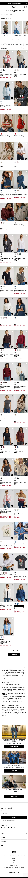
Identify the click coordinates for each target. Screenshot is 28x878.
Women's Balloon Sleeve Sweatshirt (5, 322)
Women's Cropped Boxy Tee (6, 74)
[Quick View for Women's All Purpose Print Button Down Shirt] (12, 506)
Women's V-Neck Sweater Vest (20, 290)
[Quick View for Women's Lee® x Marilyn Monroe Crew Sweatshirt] (26, 130)
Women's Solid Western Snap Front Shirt (6, 606)
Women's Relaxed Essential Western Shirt (20, 387)
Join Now (14, 771)
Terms (14, 860)
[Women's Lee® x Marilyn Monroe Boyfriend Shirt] (21, 151)
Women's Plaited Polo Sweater (6, 290)
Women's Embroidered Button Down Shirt (6, 355)
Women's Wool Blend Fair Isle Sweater (20, 419)
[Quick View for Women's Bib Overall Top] (12, 475)
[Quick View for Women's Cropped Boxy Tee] (12, 67)
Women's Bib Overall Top (5, 482)
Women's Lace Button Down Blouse (20, 483)
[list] (14, 40)
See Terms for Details (5, 820)
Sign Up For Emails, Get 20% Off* (14, 10)
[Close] (26, 3)
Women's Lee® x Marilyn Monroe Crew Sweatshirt (19, 136)
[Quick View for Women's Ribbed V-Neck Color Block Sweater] (26, 506)
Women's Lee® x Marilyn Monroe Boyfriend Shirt (19, 165)
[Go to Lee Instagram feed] (5, 828)
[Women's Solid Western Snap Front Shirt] (7, 592)
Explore (14, 796)
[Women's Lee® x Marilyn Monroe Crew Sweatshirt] (21, 123)
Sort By (22, 47)
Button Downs (8, 40)
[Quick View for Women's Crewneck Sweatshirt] (12, 219)
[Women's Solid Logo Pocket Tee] (7, 562)
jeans (21, 707)
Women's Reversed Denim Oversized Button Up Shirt (19, 322)
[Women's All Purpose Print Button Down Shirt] (7, 498)
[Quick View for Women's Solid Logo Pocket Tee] (12, 569)
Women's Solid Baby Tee (5, 418)
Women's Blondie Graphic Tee (6, 545)
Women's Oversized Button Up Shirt (6, 259)
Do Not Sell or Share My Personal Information (14, 867)
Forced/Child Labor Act (14, 872)
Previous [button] (2, 11)
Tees (3, 40)
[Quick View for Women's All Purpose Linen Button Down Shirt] (12, 634)
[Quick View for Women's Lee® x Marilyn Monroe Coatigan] (12, 159)
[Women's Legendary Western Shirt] (21, 531)
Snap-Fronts (15, 40)
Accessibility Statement (14, 862)
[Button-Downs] (17, 29)
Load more (14, 654)
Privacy (14, 858)
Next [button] (26, 11)
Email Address (4, 810)
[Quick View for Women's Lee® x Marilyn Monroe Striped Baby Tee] (12, 130)
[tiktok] (2, 828)
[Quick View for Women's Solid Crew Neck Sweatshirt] (26, 346)
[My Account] (22, 7)
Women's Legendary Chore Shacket (19, 608)
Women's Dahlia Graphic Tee (20, 576)
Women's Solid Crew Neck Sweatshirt (19, 355)
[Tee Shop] (6, 29)
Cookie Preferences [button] (14, 865)
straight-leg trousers (11, 710)
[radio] (1, 70)
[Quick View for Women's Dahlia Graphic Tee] (26, 569)
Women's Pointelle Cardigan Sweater (20, 75)
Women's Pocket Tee (18, 451)
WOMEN (3, 15)
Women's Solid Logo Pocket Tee (7, 574)
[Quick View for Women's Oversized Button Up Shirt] (12, 251)
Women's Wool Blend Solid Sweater (5, 387)
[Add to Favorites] (12, 51)
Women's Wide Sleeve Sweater (20, 194)
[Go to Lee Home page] (14, 851)
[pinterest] (11, 828)
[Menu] (2, 7)
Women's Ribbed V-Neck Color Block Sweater (20, 514)
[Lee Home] (14, 7)
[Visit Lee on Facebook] (8, 828)
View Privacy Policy (14, 820)
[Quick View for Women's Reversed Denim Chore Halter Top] (12, 187)
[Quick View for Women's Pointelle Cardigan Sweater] (26, 67)
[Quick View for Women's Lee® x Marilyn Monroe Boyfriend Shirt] (26, 159)
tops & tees (9, 15)
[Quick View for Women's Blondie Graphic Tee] (12, 538)
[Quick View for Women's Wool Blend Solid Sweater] (12, 379)
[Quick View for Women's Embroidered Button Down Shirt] (12, 346)
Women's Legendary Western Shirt (20, 544)
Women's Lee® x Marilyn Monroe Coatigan (5, 165)
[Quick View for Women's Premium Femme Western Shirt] (12, 98)
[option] (14, 10)
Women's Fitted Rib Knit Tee (6, 451)
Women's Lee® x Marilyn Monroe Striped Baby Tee (5, 136)
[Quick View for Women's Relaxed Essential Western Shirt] (26, 379)
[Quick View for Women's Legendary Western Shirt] (26, 538)
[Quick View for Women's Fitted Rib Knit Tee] (12, 443)
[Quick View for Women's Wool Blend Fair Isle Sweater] (26, 411)
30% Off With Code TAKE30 (6, 77)
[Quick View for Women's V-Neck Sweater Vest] (26, 283)
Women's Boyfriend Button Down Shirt (19, 259)
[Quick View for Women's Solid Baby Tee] (12, 411)
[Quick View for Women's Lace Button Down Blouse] (26, 475)
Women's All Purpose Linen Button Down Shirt (6, 642)
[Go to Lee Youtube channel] (14, 828)
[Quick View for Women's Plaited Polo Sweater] (12, 283)
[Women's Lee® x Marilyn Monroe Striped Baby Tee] (7, 123)
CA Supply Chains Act (14, 870)
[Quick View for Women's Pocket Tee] (26, 443)
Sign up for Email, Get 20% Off (14, 3)
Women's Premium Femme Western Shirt (5, 106)
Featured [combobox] (22, 48)
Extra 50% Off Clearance (5, 516)
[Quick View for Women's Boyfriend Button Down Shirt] (26, 251)
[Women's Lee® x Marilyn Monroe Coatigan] (7, 151)
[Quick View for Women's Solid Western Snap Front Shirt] (12, 600)
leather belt (15, 714)
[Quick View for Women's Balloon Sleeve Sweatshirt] (12, 314)
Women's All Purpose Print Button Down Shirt (5, 512)
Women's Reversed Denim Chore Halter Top (7, 195)
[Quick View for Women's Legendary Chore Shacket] (26, 600)
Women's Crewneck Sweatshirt (6, 227)
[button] (5, 7)
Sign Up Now (14, 747)
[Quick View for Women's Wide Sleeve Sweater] (26, 187)
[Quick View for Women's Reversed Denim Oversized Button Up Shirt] (26, 314)
